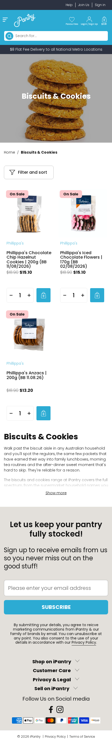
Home (9, 152)
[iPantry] (24, 20)
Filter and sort (32, 172)
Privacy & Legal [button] (52, 680)
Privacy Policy (84, 642)
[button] (104, 20)
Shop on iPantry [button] (51, 662)
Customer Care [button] (52, 671)
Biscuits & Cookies (39, 152)
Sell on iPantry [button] (51, 689)
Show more (56, 493)
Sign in (100, 5)
